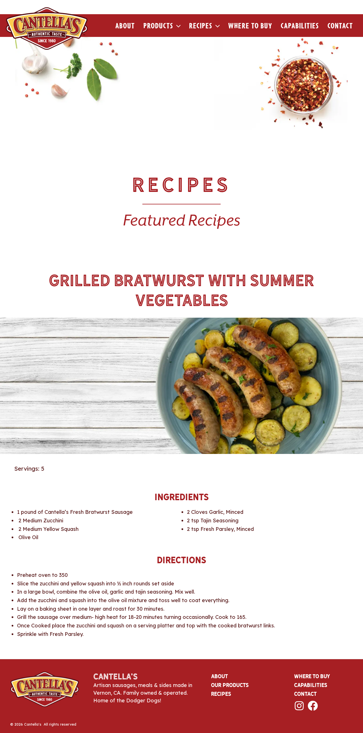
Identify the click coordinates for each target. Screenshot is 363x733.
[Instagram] (299, 706)
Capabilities (300, 25)
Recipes (200, 25)
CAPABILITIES (310, 685)
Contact (340, 25)
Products (158, 25)
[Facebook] (313, 706)
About (125, 25)
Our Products (230, 685)
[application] (177, 25)
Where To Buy (250, 25)
